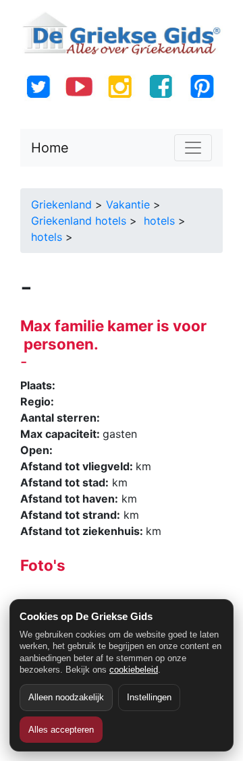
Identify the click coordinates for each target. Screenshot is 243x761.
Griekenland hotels (78, 220)
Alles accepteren (61, 730)
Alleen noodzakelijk (66, 697)
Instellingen (149, 697)
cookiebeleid (133, 670)
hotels (157, 220)
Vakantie (128, 204)
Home (50, 148)
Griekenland (61, 204)
